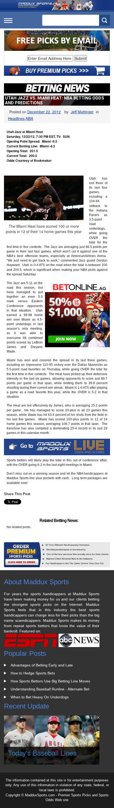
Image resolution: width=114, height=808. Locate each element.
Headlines (16, 118)
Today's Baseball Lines (42, 752)
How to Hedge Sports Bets (33, 673)
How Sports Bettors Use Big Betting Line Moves (50, 681)
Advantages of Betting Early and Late (42, 665)
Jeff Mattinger (82, 111)
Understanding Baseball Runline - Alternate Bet (50, 689)
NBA (29, 118)
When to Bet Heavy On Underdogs (40, 697)
